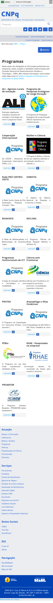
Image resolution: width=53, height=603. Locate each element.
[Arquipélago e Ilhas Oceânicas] (38, 314)
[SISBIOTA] (38, 187)
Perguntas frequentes (22, 37)
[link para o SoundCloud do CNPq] (30, 29)
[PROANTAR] (14, 395)
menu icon (50, 1)
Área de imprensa (46, 40)
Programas (24, 44)
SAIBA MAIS (7, 124)
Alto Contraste (27, 5)
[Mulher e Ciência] (38, 145)
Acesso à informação (23, 2)
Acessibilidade (13, 5)
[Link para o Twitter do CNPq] (40, 29)
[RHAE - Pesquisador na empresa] (38, 356)
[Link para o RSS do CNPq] (50, 29)
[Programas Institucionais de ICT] (14, 270)
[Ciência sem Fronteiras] (38, 270)
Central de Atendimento (37, 37)
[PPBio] (14, 353)
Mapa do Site (39, 5)
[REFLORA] (38, 228)
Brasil (7, 2)
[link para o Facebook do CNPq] (35, 29)
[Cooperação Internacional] (14, 148)
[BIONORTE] (14, 228)
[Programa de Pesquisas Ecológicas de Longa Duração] (38, 104)
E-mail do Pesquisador (32, 40)
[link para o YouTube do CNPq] (25, 29)
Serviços (49, 37)
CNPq (15, 44)
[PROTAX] (14, 312)
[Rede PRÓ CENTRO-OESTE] (14, 189)
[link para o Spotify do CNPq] (45, 29)
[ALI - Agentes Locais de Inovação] (14, 101)
